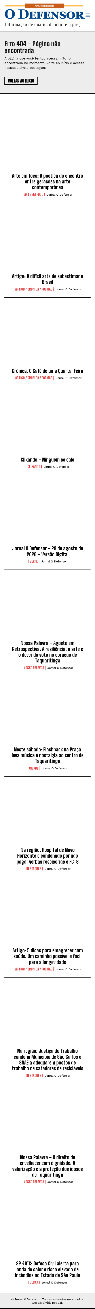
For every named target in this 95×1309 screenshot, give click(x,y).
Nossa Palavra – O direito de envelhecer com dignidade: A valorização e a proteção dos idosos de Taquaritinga (47, 1166)
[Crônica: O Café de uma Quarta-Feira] (47, 336)
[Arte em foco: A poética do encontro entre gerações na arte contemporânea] (47, 141)
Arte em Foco (33, 194)
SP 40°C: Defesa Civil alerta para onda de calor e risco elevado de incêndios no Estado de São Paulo (47, 1269)
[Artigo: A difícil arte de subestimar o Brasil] (47, 241)
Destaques (33, 868)
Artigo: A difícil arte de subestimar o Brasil (47, 279)
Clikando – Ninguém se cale (47, 460)
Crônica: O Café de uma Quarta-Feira (47, 371)
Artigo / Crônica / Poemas (33, 289)
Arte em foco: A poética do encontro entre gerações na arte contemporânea (47, 182)
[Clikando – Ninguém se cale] (47, 425)
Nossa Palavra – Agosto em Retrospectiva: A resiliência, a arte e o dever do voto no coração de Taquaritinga (47, 652)
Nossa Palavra (33, 668)
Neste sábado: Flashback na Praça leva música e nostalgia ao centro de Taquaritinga (48, 755)
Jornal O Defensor (59, 194)
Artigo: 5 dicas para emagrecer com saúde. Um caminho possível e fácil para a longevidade (47, 956)
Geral (34, 561)
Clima (34, 1282)
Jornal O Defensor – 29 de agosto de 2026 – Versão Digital (47, 551)
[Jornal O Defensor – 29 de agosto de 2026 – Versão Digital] (47, 514)
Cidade (33, 768)
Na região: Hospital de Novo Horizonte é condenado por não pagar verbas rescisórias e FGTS (48, 856)
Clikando (33, 466)
